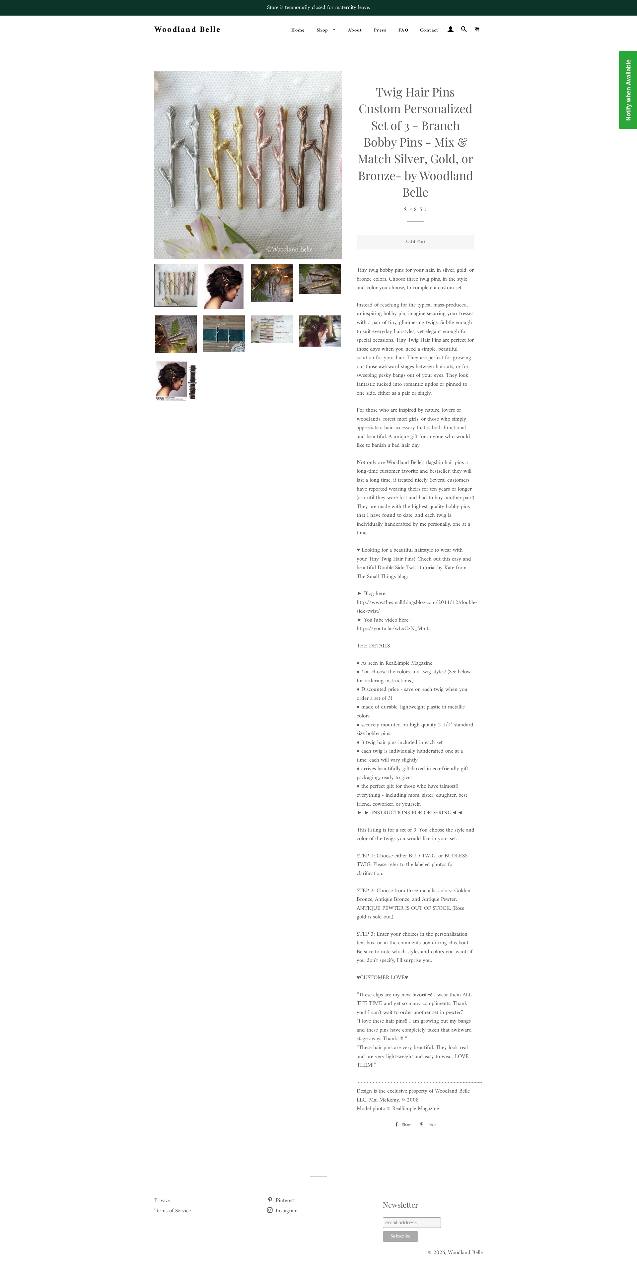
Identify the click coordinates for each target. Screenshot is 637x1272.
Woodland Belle (187, 30)
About (355, 30)
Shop (323, 30)
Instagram (286, 1211)
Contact (429, 30)
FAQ (403, 30)
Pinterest (284, 1201)
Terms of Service (172, 1211)
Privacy (162, 1201)
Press (380, 30)
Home (298, 30)
